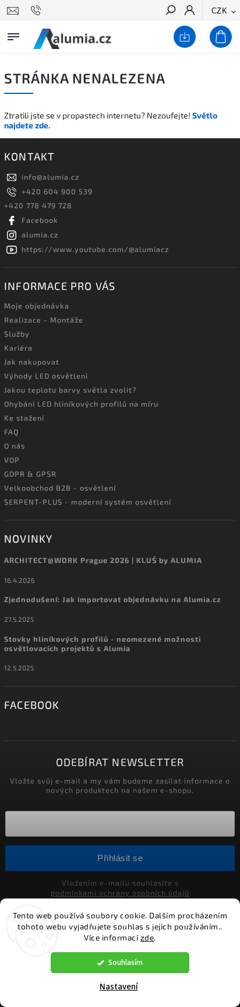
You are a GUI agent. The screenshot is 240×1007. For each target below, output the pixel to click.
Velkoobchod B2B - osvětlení (60, 487)
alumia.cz (40, 234)
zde (147, 937)
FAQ (11, 431)
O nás (14, 445)
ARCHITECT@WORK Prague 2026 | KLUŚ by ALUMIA (103, 560)
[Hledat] (170, 11)
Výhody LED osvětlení (46, 375)
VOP (12, 459)
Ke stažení (24, 417)
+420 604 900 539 (57, 191)
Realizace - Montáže (43, 319)
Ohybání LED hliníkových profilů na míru (81, 403)
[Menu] (13, 34)
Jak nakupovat (31, 361)
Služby (17, 333)
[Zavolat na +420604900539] (37, 10)
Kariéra (18, 347)
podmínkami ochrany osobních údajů (120, 892)
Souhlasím (125, 962)
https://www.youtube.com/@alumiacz (95, 249)
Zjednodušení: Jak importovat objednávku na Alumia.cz (112, 599)
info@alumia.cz (50, 176)
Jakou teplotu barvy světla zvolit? (70, 389)
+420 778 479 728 (38, 205)
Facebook (40, 220)
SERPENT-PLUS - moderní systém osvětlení (87, 501)
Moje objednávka (36, 305)
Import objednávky (182, 37)
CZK (219, 10)
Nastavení (119, 987)
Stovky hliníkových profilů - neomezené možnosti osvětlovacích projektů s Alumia (102, 643)
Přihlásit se (120, 858)
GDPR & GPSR (30, 473)
